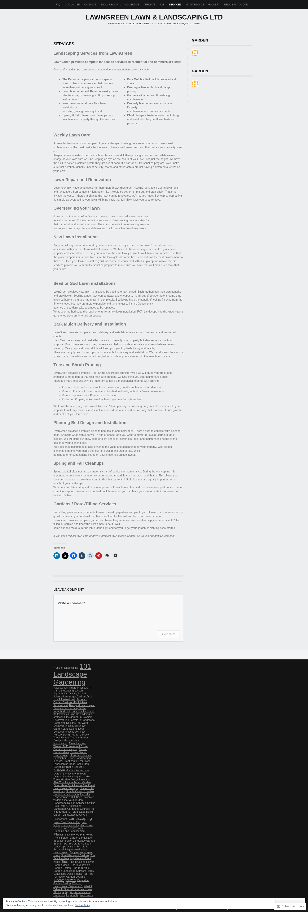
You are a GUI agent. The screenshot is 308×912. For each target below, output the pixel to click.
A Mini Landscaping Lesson (72, 689)
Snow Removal (110, 4)
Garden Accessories (77, 770)
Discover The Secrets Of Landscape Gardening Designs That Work (74, 721)
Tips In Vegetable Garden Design (71, 866)
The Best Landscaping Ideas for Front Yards (74, 858)
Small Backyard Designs (75, 855)
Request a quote (236, 4)
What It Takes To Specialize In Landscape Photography (72, 889)
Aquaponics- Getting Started (70, 693)
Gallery (214, 4)
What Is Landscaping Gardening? (68, 885)
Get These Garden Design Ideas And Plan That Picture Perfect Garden (72, 779)
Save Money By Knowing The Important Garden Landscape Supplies (73, 837)
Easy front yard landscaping (67, 742)
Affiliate (149, 4)
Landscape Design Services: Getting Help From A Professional (74, 804)
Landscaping (80, 818)
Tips (64, 861)
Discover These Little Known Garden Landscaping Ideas (69, 727)
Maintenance (195, 4)
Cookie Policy (82, 905)
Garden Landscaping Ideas (69, 776)
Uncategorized (65, 880)
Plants (58, 834)
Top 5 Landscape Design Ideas (73, 872)
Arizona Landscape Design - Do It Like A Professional (72, 698)
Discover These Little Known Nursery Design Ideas (69, 733)
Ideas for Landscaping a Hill (71, 796)
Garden (59, 770)
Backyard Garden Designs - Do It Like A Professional (70, 702)
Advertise (132, 4)
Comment (168, 634)
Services (175, 4)
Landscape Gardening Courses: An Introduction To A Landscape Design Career (73, 811)
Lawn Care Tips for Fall (67, 822)
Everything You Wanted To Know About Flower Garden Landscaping (70, 746)
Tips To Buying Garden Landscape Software (71, 869)
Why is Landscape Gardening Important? (72, 894)
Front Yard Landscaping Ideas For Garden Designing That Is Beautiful (71, 764)
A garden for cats (78, 687)
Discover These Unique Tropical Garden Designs (71, 737)
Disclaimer (72, 4)
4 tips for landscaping (66, 667)
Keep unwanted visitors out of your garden (73, 799)
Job (162, 4)
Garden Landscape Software (70, 773)
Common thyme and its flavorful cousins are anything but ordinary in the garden (73, 714)
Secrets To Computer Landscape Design (72, 845)
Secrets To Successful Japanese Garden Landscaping (70, 849)
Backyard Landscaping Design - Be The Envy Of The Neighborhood (74, 708)
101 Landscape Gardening (72, 674)
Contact (90, 4)
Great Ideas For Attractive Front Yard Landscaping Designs (74, 787)
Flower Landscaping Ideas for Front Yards (72, 760)
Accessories (61, 687)
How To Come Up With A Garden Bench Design (73, 793)
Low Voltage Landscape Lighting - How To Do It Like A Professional (73, 825)
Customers (86, 717)
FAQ (58, 4)
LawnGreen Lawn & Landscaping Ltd (154, 17)
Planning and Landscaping (69, 831)
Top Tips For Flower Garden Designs (73, 875)
